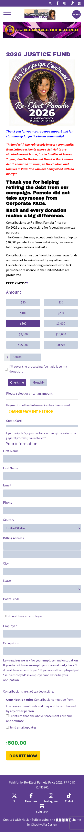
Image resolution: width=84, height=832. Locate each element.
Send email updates (22, 727)
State (7, 580)
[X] (50, 3)
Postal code (11, 599)
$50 (61, 302)
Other (61, 345)
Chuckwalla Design (44, 824)
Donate (76, 14)
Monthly (38, 382)
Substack (42, 812)
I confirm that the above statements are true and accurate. (39, 718)
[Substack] (79, 3)
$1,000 (60, 323)
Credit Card (14, 421)
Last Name (10, 468)
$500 (23, 323)
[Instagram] (65, 3)
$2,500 (23, 334)
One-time (17, 382)
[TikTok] (72, 3)
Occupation (11, 643)
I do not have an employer (24, 616)
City (6, 563)
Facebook (31, 801)
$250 (61, 313)
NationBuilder (31, 819)
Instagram (51, 801)
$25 (23, 302)
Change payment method (31, 411)
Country (8, 520)
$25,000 (23, 345)
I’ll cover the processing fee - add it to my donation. (38, 369)
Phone (7, 502)
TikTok (69, 801)
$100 (23, 313)
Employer (10, 626)
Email (7, 485)
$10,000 (61, 334)
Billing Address (13, 538)
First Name (11, 451)
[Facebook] (57, 3)
